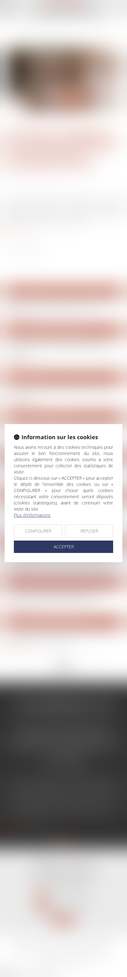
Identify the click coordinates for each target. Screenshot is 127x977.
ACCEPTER (64, 547)
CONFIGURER (38, 531)
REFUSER (89, 531)
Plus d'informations (32, 515)
